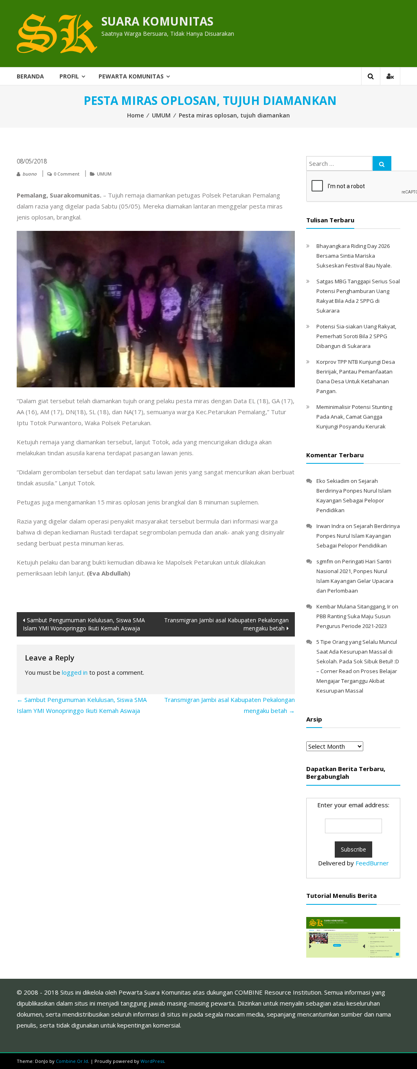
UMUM (161, 115)
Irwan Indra (330, 526)
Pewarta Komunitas (131, 76)
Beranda (30, 76)
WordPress (152, 1061)
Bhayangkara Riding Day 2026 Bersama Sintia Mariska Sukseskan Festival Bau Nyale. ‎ (354, 255)
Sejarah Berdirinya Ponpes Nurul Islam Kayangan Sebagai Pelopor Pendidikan (358, 535)
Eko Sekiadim (332, 481)
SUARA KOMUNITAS (157, 21)
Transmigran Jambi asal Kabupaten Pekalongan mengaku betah (226, 624)
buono (29, 174)
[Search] (382, 163)
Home (135, 115)
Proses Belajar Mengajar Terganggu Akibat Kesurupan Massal (356, 680)
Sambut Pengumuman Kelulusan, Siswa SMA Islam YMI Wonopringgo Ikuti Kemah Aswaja (84, 624)
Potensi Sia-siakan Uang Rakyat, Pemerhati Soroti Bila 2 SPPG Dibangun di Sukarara (356, 336)
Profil (69, 76)
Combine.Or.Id (72, 1061)
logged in (75, 672)
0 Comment (66, 174)
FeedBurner (372, 863)
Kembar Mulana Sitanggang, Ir (353, 606)
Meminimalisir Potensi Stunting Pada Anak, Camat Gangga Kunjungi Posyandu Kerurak (354, 416)
